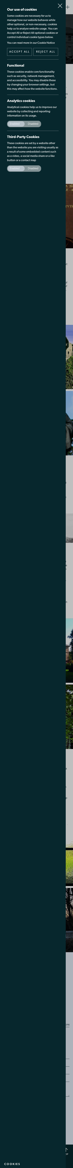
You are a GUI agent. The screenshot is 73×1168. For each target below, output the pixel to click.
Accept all (19, 51)
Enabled (14, 124)
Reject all (45, 51)
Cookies (12, 1164)
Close (60, 4)
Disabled (33, 124)
